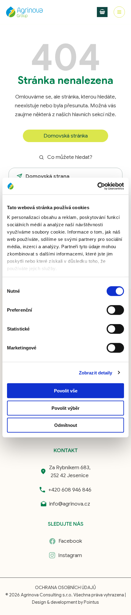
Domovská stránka (66, 135)
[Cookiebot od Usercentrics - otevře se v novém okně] (97, 186)
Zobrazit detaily (95, 372)
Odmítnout (65, 425)
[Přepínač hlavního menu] (119, 12)
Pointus (91, 602)
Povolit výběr (65, 407)
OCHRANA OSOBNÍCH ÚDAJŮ (65, 587)
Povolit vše (65, 390)
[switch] (115, 310)
